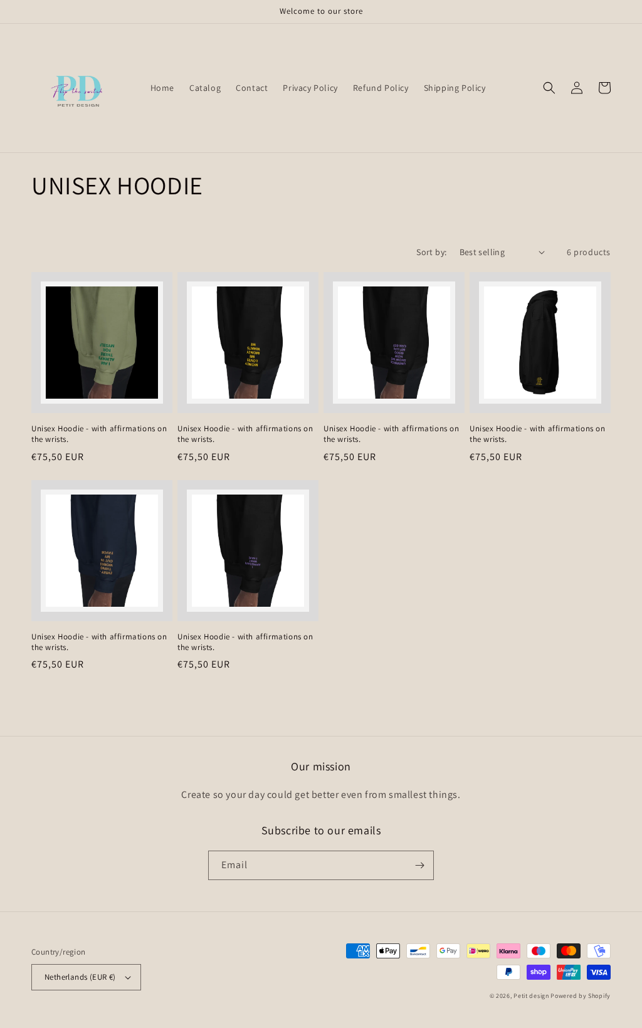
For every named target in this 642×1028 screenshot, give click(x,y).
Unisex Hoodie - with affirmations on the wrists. (99, 434)
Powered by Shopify (580, 996)
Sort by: (431, 252)
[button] (549, 88)
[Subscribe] (419, 865)
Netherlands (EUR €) (80, 977)
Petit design (531, 996)
